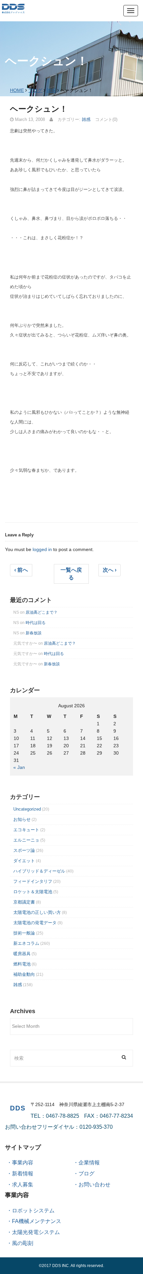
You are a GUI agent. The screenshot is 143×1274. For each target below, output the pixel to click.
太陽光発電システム (36, 1232)
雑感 (51, 90)
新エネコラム (26, 943)
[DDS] (13, 8)
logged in (42, 549)
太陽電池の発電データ (35, 922)
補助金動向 (24, 974)
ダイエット (24, 860)
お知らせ (22, 819)
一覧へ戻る (71, 573)
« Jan (19, 767)
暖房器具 (22, 953)
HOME (17, 90)
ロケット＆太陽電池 (32, 891)
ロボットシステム (33, 1210)
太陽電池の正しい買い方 (37, 912)
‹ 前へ (21, 570)
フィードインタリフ (32, 881)
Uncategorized (27, 809)
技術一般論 (24, 933)
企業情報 (89, 1162)
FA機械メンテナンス (36, 1221)
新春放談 (34, 633)
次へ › (109, 570)
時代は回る (36, 622)
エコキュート (26, 829)
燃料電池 (22, 963)
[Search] (124, 1057)
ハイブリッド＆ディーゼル (39, 871)
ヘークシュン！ (39, 108)
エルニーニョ (26, 840)
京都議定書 (24, 902)
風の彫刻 (22, 1243)
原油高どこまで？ (42, 612)
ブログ (35, 90)
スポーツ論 (24, 850)
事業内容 (22, 1162)
